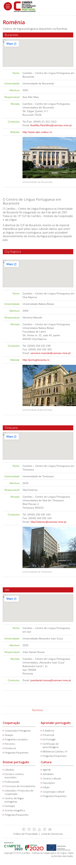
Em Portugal (49, 739)
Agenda (47, 769)
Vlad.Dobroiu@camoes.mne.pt (48, 521)
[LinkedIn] (45, 829)
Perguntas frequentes (16, 752)
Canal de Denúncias (52, 833)
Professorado (12, 781)
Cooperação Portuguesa (18, 730)
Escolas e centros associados (14, 776)
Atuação (9, 735)
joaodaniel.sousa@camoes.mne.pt (50, 680)
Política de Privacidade (25, 833)
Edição (46, 787)
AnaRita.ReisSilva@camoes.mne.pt (51, 125)
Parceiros (10, 743)
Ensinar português (16, 762)
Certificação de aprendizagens (51, 745)
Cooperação (11, 723)
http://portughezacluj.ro (36, 359)
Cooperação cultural (53, 791)
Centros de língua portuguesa (14, 800)
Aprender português (56, 723)
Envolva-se (10, 748)
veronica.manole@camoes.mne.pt (50, 353)
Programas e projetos (16, 739)
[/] (25, 6)
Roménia (37, 710)
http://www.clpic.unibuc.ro (37, 132)
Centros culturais (52, 778)
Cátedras (9, 769)
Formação (10, 806)
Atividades (48, 774)
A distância (48, 730)
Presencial (48, 735)
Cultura (46, 762)
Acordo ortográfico (15, 810)
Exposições (49, 782)
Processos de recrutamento (20, 786)
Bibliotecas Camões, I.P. (55, 751)
